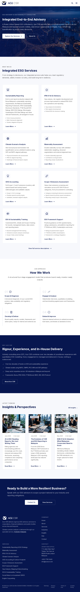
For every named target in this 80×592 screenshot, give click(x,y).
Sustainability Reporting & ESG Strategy (15, 547)
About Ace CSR (10, 381)
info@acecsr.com (47, 561)
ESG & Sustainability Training (11, 572)
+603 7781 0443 (47, 559)
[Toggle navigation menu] (76, 3)
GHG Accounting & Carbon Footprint (13, 560)
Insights (44, 533)
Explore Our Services (12, 36)
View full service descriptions (38, 248)
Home (43, 520)
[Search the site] (72, 3)
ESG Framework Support (10, 566)
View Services (47, 502)
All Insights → (73, 408)
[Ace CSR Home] (10, 3)
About (43, 523)
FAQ (43, 536)
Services (44, 526)
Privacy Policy (53, 586)
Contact (44, 539)
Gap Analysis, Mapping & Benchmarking (15, 569)
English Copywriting (8, 578)
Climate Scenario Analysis (10, 556)
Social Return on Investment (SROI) (13, 575)
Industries (45, 530)
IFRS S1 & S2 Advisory (9, 553)
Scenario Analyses (20, 532)
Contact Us (31, 502)
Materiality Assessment (9, 550)
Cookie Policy (72, 586)
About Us (32, 36)
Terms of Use (63, 586)
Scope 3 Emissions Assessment (12, 563)
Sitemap (46, 585)
